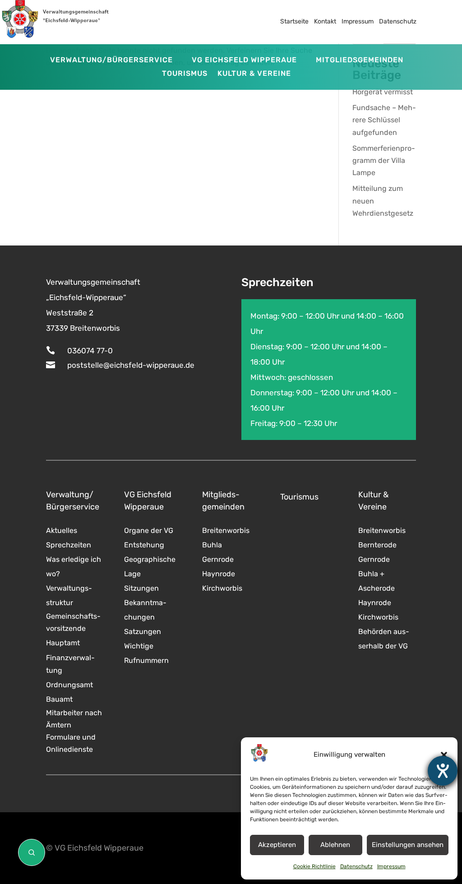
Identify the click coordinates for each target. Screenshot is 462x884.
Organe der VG (148, 530)
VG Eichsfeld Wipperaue (244, 60)
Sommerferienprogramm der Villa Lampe (383, 160)
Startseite (294, 21)
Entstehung (144, 545)
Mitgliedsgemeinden (359, 60)
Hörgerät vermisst (382, 92)
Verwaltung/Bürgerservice (111, 60)
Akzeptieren (277, 845)
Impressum (391, 866)
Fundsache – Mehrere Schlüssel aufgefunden (384, 119)
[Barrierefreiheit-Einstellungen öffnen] (442, 771)
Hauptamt (63, 643)
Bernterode (377, 545)
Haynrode (218, 573)
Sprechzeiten (68, 545)
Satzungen (142, 631)
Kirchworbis (222, 588)
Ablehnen (335, 845)
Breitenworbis (225, 530)
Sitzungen (141, 588)
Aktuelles (61, 530)
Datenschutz (356, 866)
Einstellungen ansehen (408, 845)
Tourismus (185, 74)
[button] (443, 754)
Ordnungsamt (69, 684)
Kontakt (325, 21)
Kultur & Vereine (254, 74)
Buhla (212, 545)
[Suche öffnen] (31, 852)
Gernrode (218, 559)
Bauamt (59, 699)
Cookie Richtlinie (314, 866)
